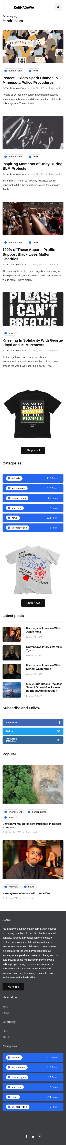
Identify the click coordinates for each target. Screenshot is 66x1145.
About (6, 1012)
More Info (13, 986)
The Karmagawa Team (15, 88)
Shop (5, 1006)
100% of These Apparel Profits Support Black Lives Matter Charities (29, 254)
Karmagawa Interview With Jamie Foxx (27, 893)
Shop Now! (33, 450)
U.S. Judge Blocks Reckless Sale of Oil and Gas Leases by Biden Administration (44, 687)
